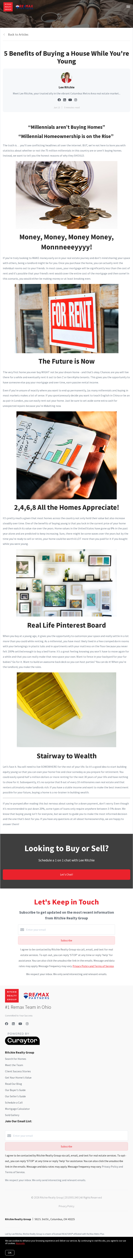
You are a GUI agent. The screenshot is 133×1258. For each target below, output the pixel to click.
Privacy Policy (66, 1206)
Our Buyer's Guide (15, 1090)
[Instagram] (27, 1024)
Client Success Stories (18, 1071)
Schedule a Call (14, 1102)
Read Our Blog (13, 1083)
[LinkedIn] (13, 1024)
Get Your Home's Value (18, 1077)
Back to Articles (18, 34)
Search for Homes (15, 1058)
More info (20, 1243)
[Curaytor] (22, 1044)
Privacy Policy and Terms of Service (93, 966)
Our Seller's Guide (15, 1096)
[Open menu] (128, 7)
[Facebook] (6, 1024)
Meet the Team (14, 1065)
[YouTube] (20, 1024)
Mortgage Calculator (17, 1108)
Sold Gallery (12, 1115)
